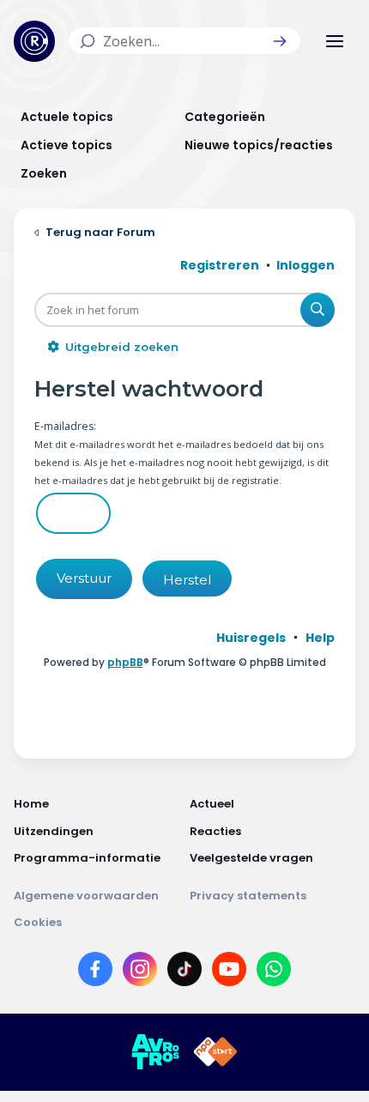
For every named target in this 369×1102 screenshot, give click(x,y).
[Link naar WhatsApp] (274, 972)
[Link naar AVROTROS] (155, 1052)
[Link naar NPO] (215, 1052)
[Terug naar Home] (34, 41)
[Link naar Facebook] (95, 972)
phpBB (125, 662)
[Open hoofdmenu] (334, 41)
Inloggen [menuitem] (305, 265)
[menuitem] (251, 637)
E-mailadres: (65, 426)
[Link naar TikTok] (184, 972)
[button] (279, 41)
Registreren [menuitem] (219, 265)
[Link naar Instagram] (140, 972)
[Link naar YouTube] (229, 972)
